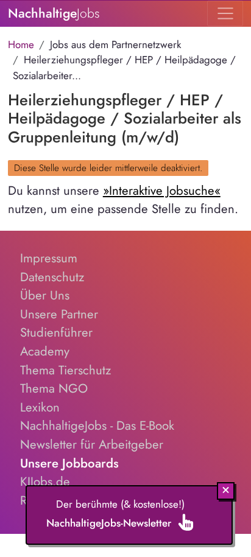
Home (21, 44)
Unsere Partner (59, 314)
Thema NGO (54, 388)
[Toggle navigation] (225, 13)
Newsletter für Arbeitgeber (91, 444)
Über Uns (44, 295)
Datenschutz (52, 277)
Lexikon (40, 407)
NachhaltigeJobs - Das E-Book (97, 425)
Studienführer (56, 332)
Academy (44, 351)
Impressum (48, 258)
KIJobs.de (45, 481)
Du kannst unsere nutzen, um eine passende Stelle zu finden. (123, 200)
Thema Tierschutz (65, 370)
